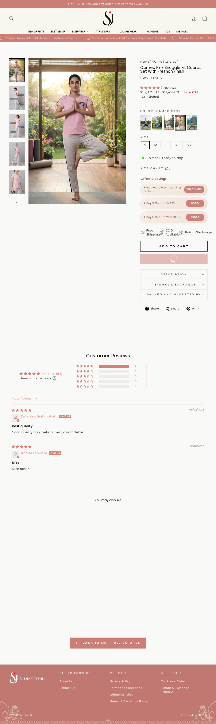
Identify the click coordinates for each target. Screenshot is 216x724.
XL (177, 145)
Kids (167, 31)
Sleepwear (79, 31)
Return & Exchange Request (175, 689)
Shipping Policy (121, 694)
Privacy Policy (120, 681)
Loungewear (128, 31)
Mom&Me (152, 31)
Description (174, 274)
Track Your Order (173, 681)
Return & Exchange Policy (129, 701)
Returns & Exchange (174, 284)
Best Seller (58, 31)
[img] (21, 410)
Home (144, 61)
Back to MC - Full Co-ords (111, 642)
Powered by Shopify (194, 715)
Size (144, 137)
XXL (190, 145)
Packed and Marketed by (174, 294)
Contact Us (67, 687)
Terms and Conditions (126, 687)
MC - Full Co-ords (163, 61)
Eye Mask (182, 31)
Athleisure (103, 31)
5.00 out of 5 (52, 374)
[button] (150, 88)
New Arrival (36, 31)
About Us (66, 681)
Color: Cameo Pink (160, 111)
